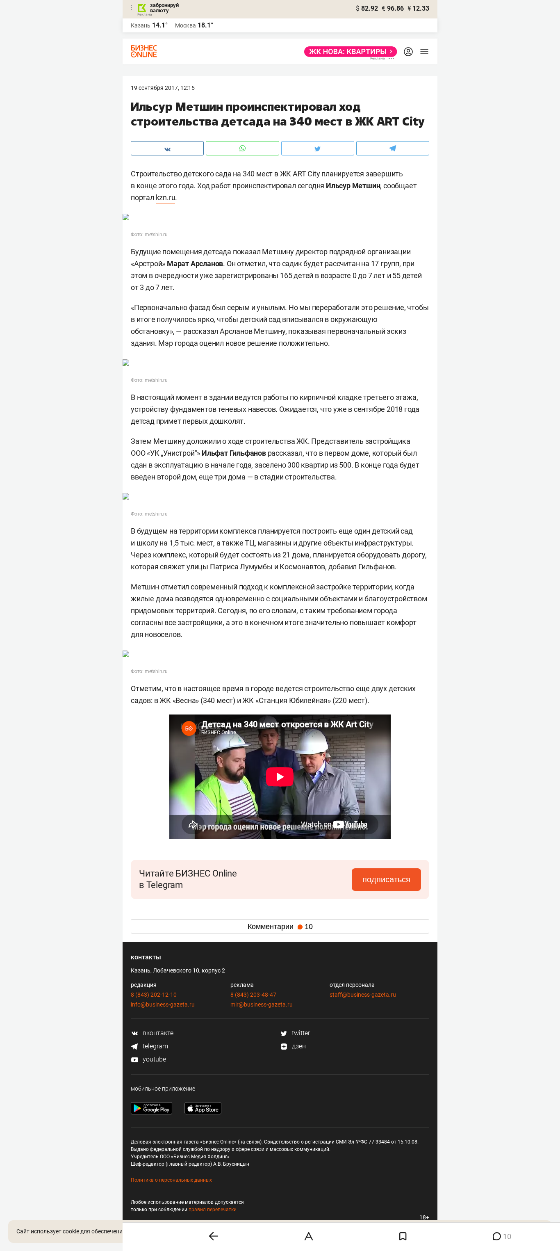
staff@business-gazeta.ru (363, 994)
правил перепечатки (213, 1209)
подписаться (386, 879)
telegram (154, 1046)
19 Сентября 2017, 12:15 (163, 87)
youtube (153, 1059)
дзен (298, 1046)
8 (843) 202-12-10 (154, 994)
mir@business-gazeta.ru (261, 1004)
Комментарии (280, 926)
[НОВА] (348, 51)
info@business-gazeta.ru (163, 1004)
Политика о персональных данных (171, 1180)
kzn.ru (165, 197)
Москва (185, 25)
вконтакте (157, 1033)
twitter (300, 1033)
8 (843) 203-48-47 (253, 994)
